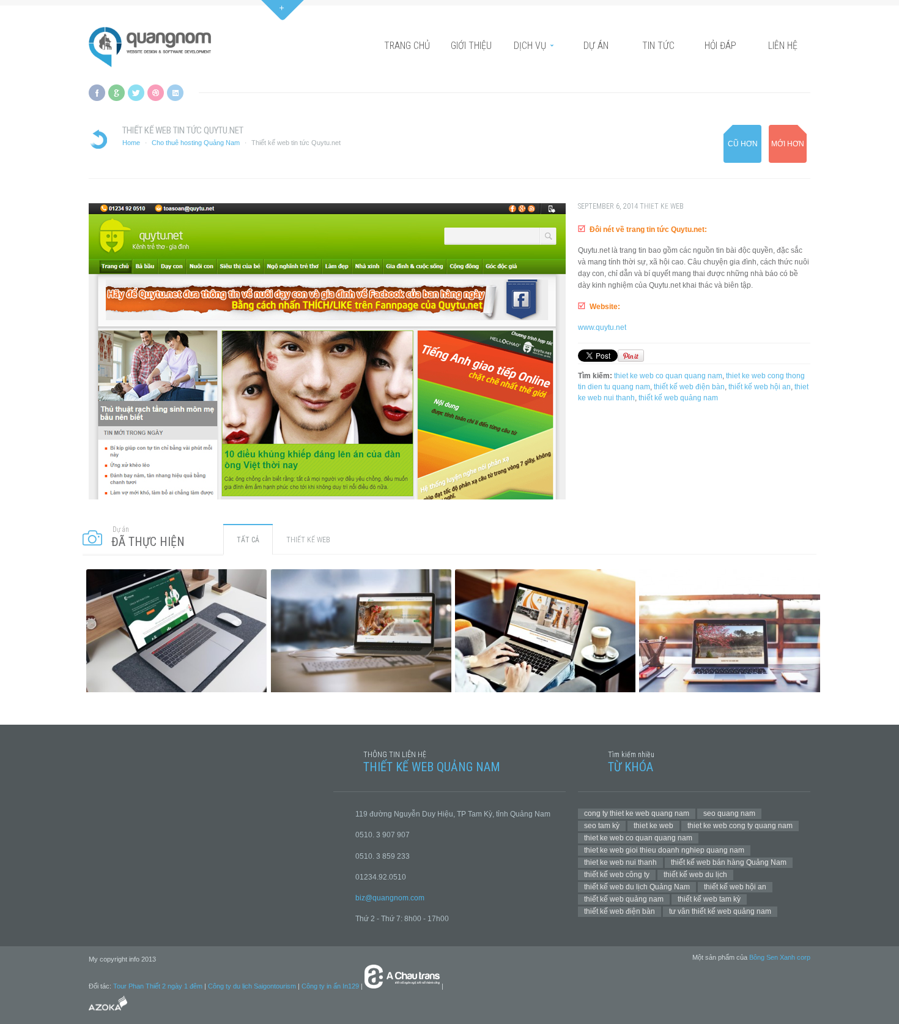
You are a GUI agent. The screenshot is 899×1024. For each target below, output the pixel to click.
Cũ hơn (743, 144)
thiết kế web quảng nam (678, 398)
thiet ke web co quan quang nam (668, 376)
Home (131, 142)
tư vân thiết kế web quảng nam (720, 911)
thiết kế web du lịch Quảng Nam (637, 887)
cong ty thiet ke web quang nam (636, 813)
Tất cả (248, 540)
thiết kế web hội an (759, 387)
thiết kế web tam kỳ (709, 899)
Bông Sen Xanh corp (779, 957)
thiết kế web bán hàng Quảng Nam (728, 862)
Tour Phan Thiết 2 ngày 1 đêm (157, 986)
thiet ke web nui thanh (620, 862)
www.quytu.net (602, 327)
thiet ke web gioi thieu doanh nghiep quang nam (664, 850)
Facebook (97, 92)
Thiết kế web (662, 206)
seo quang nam (729, 813)
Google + (116, 92)
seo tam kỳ (602, 825)
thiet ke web (653, 825)
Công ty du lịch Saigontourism (252, 986)
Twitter (136, 92)
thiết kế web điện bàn (689, 387)
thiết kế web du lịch (695, 874)
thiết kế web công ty (616, 874)
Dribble (155, 92)
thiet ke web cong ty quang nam (740, 825)
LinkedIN (175, 92)
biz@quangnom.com (389, 898)
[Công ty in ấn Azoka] (108, 1012)
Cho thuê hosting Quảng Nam (196, 142)
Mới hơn (787, 144)
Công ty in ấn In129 (330, 986)
